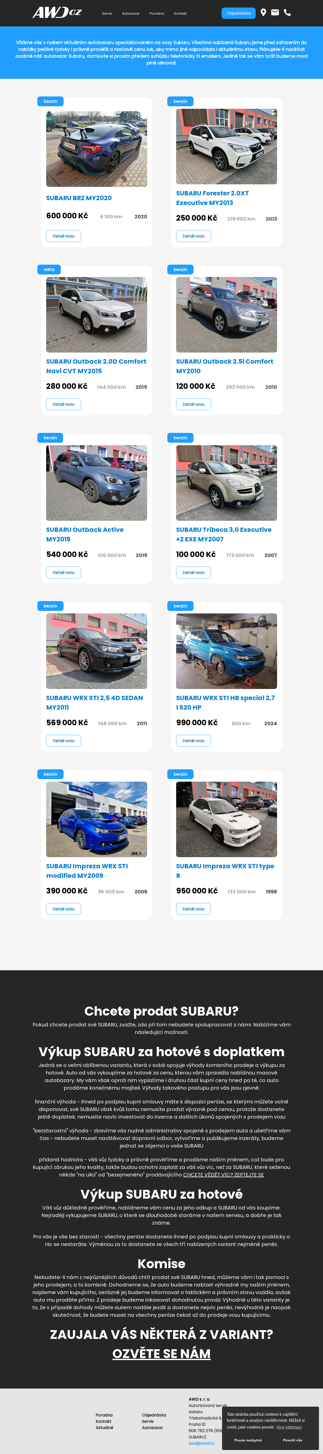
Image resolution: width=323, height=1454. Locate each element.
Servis (107, 13)
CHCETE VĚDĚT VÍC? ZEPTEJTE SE (223, 1174)
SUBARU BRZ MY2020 (79, 198)
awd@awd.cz (202, 1443)
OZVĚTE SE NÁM (161, 1354)
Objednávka (239, 13)
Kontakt (180, 13)
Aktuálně (104, 1428)
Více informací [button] (289, 1427)
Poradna (157, 13)
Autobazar (131, 13)
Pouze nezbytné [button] (248, 1440)
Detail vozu (63, 236)
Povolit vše (292, 1440)
